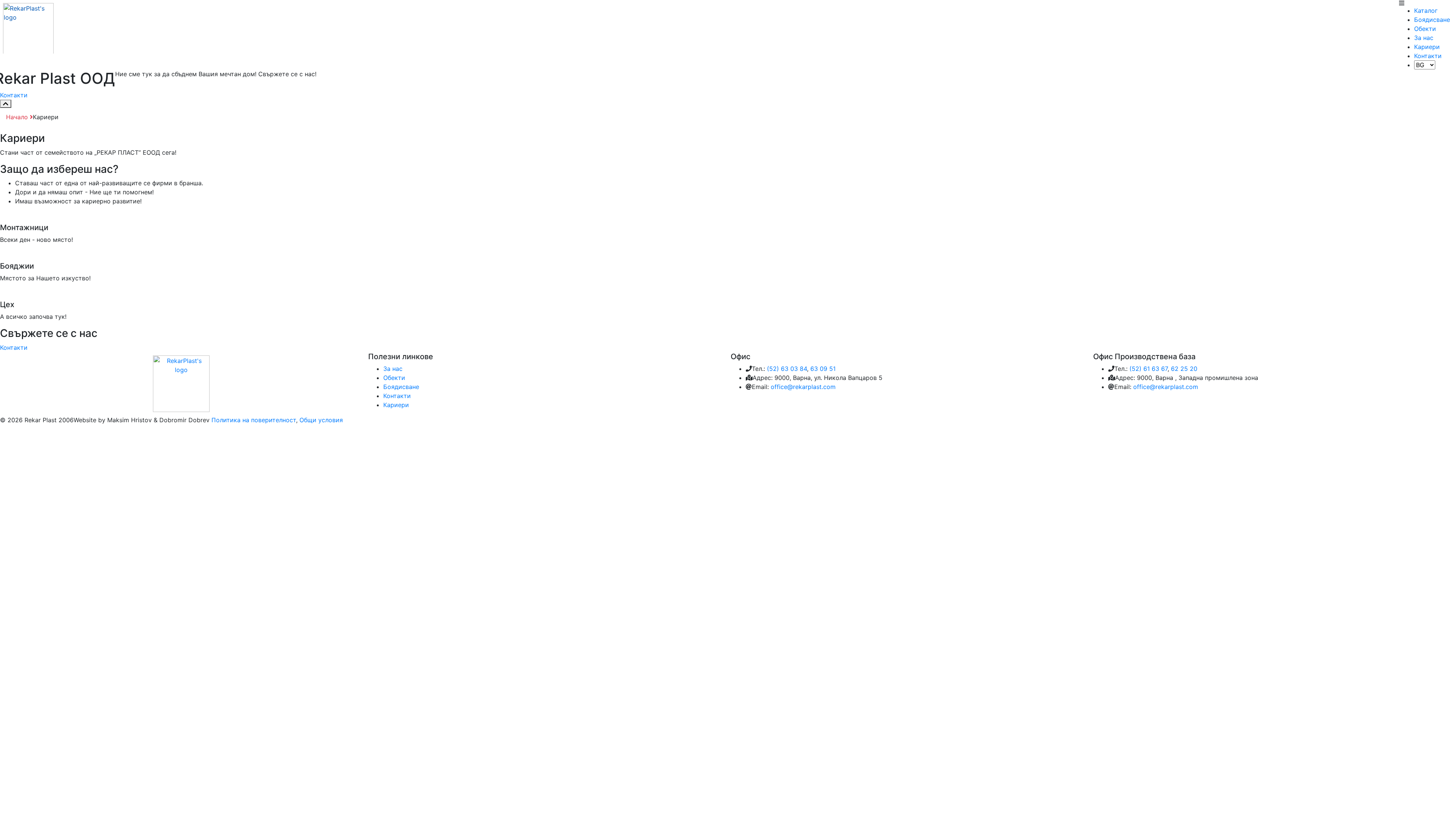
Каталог (1426, 10)
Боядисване (1432, 19)
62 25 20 (1184, 368)
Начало (18, 117)
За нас (1423, 38)
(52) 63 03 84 (787, 368)
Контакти (1428, 56)
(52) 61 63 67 (1148, 368)
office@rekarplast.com (803, 387)
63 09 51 (823, 368)
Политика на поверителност (253, 420)
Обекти (1425, 28)
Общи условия (321, 420)
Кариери (1427, 47)
